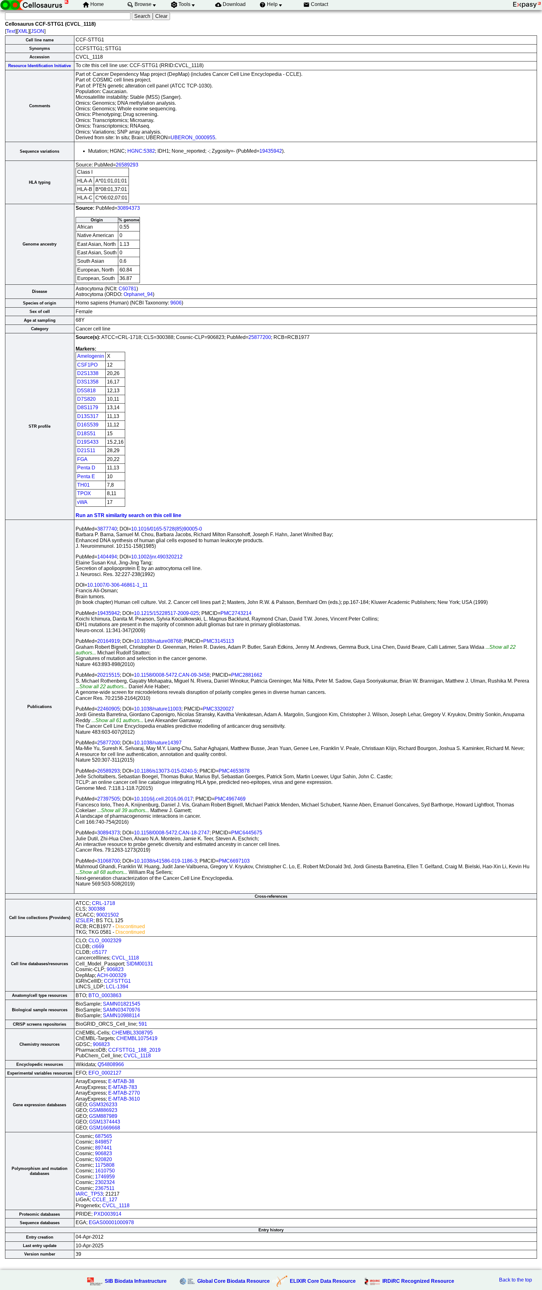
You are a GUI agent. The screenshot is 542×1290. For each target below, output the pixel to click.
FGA (82, 459)
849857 (103, 1142)
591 (143, 1024)
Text (10, 31)
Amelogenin (90, 356)
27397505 (108, 798)
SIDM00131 (139, 963)
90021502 (107, 914)
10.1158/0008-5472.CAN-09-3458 (172, 675)
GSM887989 (103, 1116)
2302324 (105, 1182)
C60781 (127, 288)
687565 (103, 1136)
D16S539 (87, 424)
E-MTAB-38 (121, 1081)
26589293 (127, 164)
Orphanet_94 (138, 294)
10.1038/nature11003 (157, 708)
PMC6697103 (234, 861)
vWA (82, 502)
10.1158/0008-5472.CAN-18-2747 (172, 832)
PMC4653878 (234, 771)
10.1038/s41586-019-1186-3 (165, 861)
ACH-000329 (111, 975)
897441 (103, 1147)
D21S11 (86, 450)
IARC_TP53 (89, 1194)
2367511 (104, 1188)
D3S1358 (87, 381)
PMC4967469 (230, 798)
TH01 (83, 485)
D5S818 (86, 390)
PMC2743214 (236, 613)
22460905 (108, 708)
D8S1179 (87, 407)
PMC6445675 (246, 832)
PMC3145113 (218, 641)
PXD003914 (107, 1214)
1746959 (105, 1176)
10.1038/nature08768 (158, 641)
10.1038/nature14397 (158, 742)
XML (23, 31)
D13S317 (87, 416)
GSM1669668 (104, 1127)
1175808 (104, 1165)
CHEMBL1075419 (136, 1038)
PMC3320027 (218, 708)
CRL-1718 (103, 903)
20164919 (108, 641)
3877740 (107, 528)
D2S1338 (87, 373)
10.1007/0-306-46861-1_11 (117, 585)
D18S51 (86, 433)
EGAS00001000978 (111, 1222)
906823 (115, 969)
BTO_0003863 (104, 995)
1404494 (107, 556)
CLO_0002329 (104, 940)
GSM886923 (103, 1110)
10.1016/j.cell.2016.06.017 (163, 798)
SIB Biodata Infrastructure (136, 1281)
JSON (37, 31)
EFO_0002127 (104, 1073)
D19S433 (87, 442)
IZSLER (84, 920)
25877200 (259, 337)
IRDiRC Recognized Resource (418, 1281)
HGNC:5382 (141, 151)
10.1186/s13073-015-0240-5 (165, 771)
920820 (103, 1159)
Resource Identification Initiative (39, 65)
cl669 (98, 946)
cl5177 (99, 952)
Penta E (86, 476)
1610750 (105, 1170)
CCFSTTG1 (117, 981)
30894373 (128, 208)
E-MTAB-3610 (124, 1099)
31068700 (108, 861)
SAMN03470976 (121, 1009)
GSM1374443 (104, 1121)
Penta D (86, 467)
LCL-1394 (117, 986)
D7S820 (86, 399)
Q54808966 (111, 1064)
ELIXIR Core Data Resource (323, 1281)
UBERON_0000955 (193, 137)
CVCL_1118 (125, 957)
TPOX (84, 493)
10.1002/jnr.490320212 (157, 556)
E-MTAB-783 (122, 1087)
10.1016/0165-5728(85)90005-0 (166, 528)
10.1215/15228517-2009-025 (166, 613)
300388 (96, 909)
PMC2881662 (246, 675)
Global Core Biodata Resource (233, 1281)
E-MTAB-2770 (124, 1093)
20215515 (108, 675)
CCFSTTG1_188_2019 (134, 1050)
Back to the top (515, 1279)
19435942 (270, 151)
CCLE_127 (104, 1199)
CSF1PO (87, 364)
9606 (176, 302)
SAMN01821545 (121, 1004)
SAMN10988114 (121, 1015)
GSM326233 (103, 1104)
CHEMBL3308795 (132, 1032)
